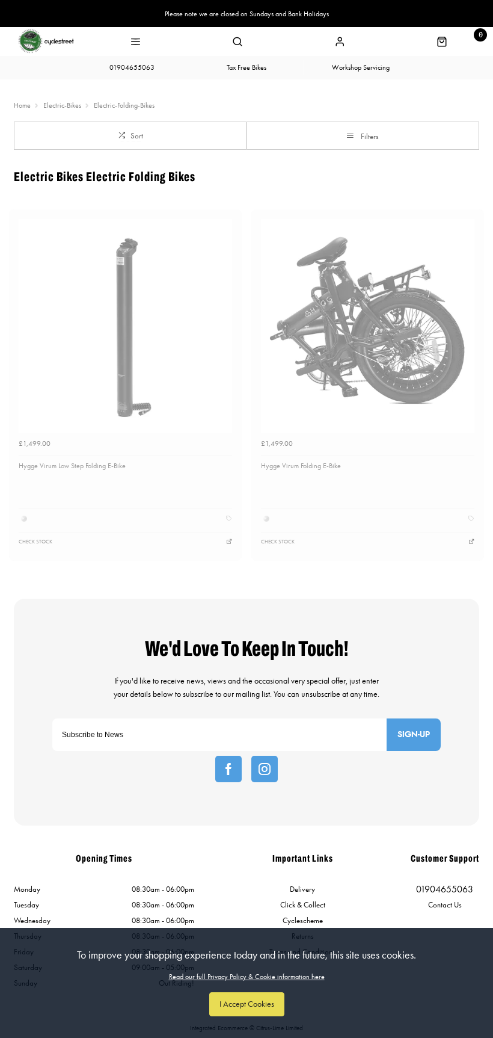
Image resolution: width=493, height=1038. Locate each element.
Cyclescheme (303, 920)
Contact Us (445, 904)
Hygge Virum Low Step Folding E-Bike (72, 466)
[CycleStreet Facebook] (228, 769)
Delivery (302, 889)
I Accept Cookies (246, 1004)
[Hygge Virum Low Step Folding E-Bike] (125, 326)
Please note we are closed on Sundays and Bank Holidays (247, 14)
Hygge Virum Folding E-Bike (301, 466)
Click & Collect (302, 904)
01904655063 (444, 889)
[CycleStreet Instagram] (264, 769)
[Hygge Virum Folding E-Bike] (367, 326)
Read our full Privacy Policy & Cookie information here (247, 976)
